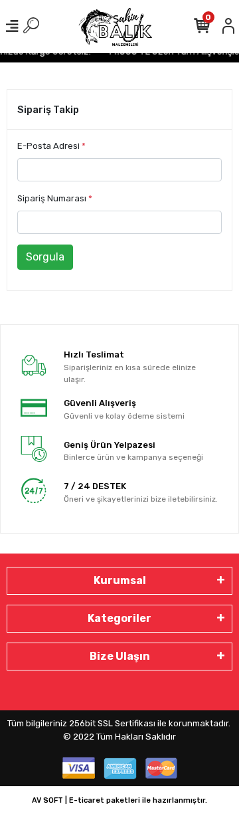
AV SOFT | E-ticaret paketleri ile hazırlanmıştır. (119, 800)
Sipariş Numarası (54, 198)
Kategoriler (119, 618)
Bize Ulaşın (120, 656)
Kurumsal (120, 580)
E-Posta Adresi (51, 146)
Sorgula (45, 257)
